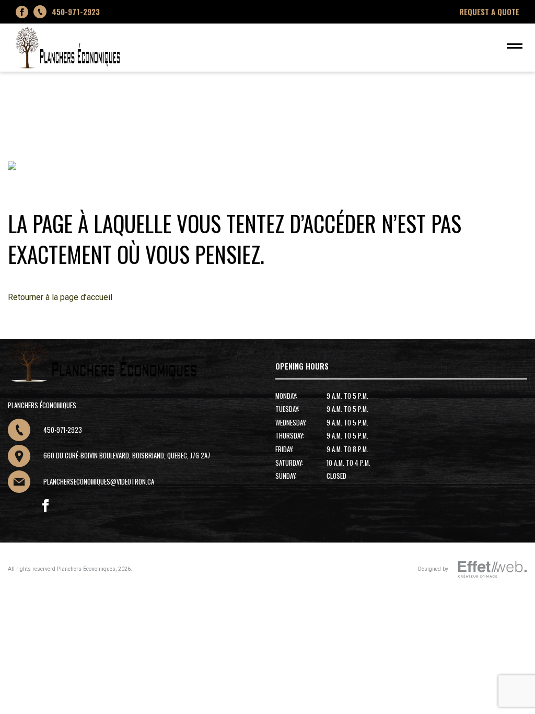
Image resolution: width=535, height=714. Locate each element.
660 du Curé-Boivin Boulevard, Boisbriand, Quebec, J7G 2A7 (127, 455)
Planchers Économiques (86, 569)
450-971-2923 (76, 11)
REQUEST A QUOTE (489, 11)
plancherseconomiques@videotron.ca (98, 482)
